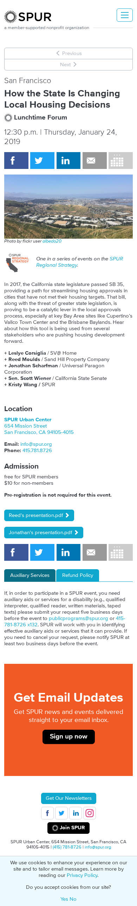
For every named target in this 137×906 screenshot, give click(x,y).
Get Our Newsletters (69, 798)
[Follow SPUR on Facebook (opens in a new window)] (47, 813)
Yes (64, 899)
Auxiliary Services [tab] (30, 575)
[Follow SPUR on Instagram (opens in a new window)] (89, 813)
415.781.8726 (37, 450)
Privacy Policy (82, 875)
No (73, 899)
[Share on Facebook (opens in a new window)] (16, 160)
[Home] (30, 17)
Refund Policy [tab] (77, 575)
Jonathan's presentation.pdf (41, 532)
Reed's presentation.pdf (36, 515)
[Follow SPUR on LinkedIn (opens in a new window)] (75, 813)
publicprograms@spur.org (78, 618)
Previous (71, 53)
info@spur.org (36, 444)
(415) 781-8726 (67, 847)
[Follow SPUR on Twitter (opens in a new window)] (61, 813)
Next (66, 64)
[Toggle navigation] (125, 15)
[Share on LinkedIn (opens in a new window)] (69, 160)
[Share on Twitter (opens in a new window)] (42, 160)
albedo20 (52, 241)
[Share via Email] (95, 160)
